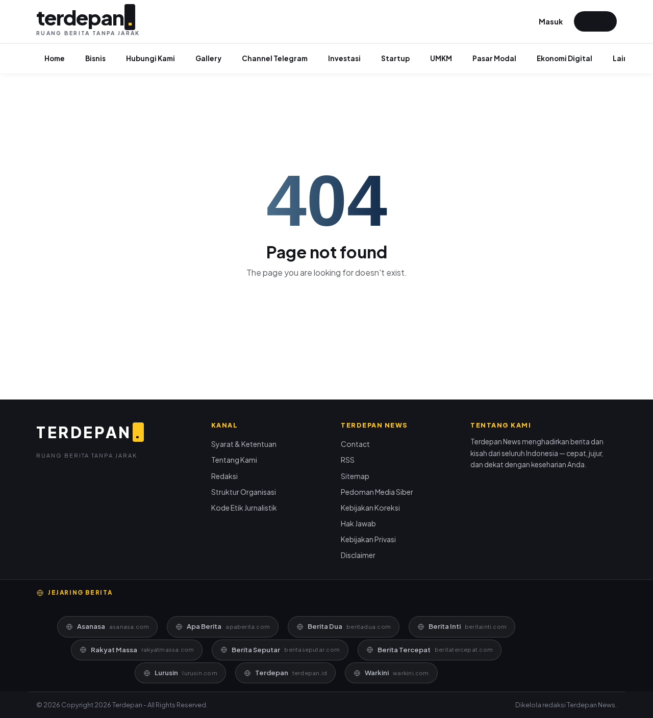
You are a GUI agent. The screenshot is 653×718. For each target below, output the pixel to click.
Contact (355, 443)
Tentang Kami (234, 459)
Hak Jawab (358, 523)
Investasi (344, 58)
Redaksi (224, 476)
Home (54, 58)
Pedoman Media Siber (377, 491)
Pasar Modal (494, 58)
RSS (348, 459)
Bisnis (95, 58)
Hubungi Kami (150, 58)
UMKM (441, 58)
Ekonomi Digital (564, 58)
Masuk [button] (551, 21)
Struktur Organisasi (243, 491)
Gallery (208, 58)
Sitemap (355, 476)
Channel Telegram (275, 58)
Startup (395, 58)
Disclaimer (358, 555)
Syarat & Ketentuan (244, 443)
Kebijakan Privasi (368, 539)
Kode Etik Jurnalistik (244, 507)
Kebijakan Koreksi (370, 507)
